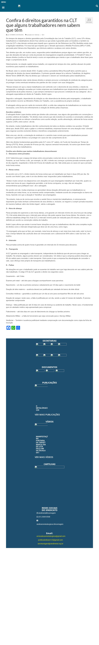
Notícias (37, 34)
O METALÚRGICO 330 (42, 408)
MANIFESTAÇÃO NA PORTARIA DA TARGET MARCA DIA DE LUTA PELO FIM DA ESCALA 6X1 (42, 445)
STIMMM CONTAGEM (16, 34)
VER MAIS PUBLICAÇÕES (47, 414)
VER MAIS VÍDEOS (44, 457)
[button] (3, 7)
